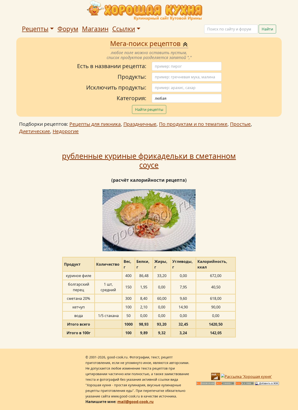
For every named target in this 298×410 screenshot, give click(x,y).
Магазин (95, 28)
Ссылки (123, 28)
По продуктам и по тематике (193, 124)
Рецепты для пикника (95, 124)
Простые (240, 124)
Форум (68, 28)
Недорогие (66, 131)
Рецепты (35, 28)
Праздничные (139, 124)
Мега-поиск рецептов (146, 43)
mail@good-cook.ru (135, 401)
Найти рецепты (149, 109)
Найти (267, 29)
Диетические (34, 131)
